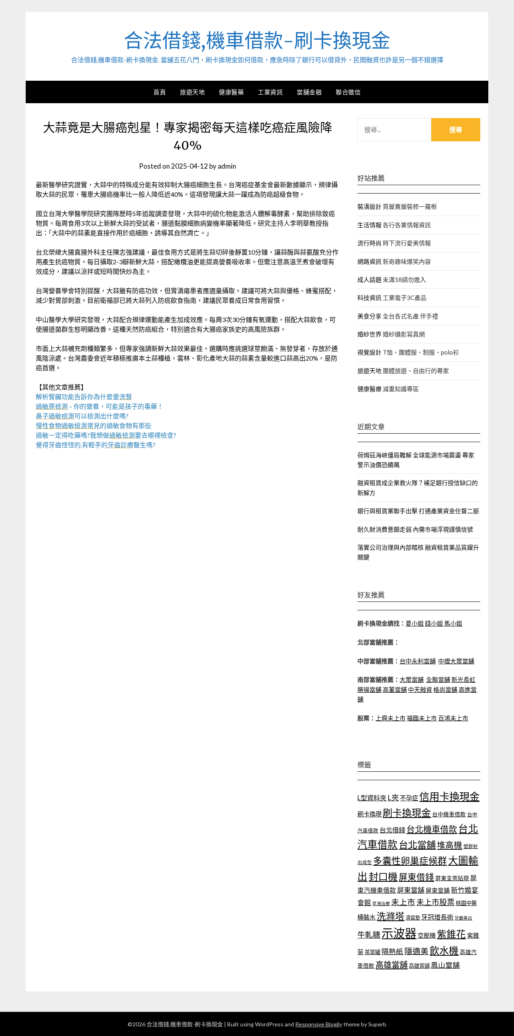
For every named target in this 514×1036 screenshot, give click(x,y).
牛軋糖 (368, 934)
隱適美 (416, 951)
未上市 (403, 902)
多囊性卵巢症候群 (410, 860)
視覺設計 (369, 352)
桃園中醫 (466, 903)
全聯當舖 (438, 679)
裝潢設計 (369, 206)
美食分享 (369, 316)
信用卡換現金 (449, 796)
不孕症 (409, 797)
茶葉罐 (372, 952)
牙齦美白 (463, 917)
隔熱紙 (392, 951)
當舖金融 (309, 92)
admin (227, 166)
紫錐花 (451, 934)
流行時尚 (369, 243)
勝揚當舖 (369, 689)
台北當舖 (417, 844)
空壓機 (427, 935)
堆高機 (449, 845)
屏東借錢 (416, 877)
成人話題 (369, 279)
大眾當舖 (412, 679)
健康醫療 (369, 388)
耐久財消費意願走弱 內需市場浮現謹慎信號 (415, 529)
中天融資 (420, 689)
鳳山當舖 (445, 965)
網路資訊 (369, 261)
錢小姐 (434, 623)
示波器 (398, 933)
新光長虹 (463, 679)
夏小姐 (415, 623)
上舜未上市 (390, 718)
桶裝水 (366, 917)
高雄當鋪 (419, 966)
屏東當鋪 (438, 890)
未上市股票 (435, 902)
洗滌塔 (390, 916)
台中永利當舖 (418, 661)
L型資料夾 (371, 797)
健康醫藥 (231, 92)
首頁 (159, 92)
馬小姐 (453, 623)
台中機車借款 (449, 814)
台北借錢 (392, 830)
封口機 (383, 876)
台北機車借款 (431, 829)
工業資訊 (270, 92)
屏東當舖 (410, 890)
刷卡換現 (369, 814)
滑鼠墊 (413, 918)
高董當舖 (395, 689)
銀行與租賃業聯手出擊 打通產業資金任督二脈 (418, 510)
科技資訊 (369, 297)
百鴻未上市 (453, 718)
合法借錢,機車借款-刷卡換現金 (257, 41)
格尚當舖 (445, 689)
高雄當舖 (391, 964)
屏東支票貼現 (452, 878)
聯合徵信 (348, 92)
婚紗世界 (369, 334)
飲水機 (444, 950)
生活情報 (369, 224)
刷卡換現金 (407, 812)
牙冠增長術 (437, 917)
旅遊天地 (192, 92)
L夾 (393, 797)
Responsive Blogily (318, 1024)
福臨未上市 (422, 718)
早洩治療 (381, 903)
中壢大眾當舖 (456, 661)
